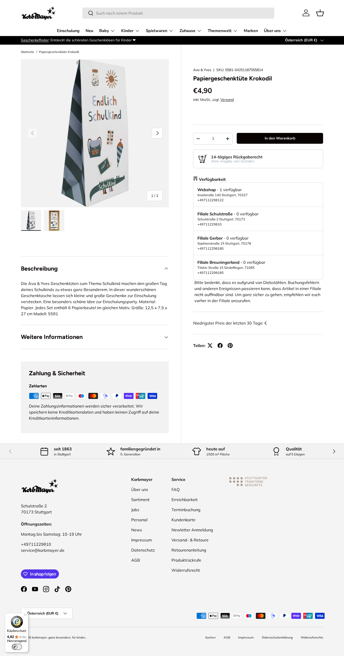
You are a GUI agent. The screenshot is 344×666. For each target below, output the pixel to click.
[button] (320, 12)
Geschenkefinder (35, 40)
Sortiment (140, 499)
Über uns (272, 31)
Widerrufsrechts (312, 637)
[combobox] (178, 13)
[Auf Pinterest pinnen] (230, 345)
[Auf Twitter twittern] (210, 345)
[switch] (17, 647)
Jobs (135, 509)
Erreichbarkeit (184, 499)
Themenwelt (219, 31)
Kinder (127, 31)
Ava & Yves (202, 70)
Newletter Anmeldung (192, 529)
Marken (251, 31)
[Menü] (25, 616)
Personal (139, 519)
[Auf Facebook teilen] (220, 345)
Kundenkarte (183, 519)
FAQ (175, 489)
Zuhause (187, 31)
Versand (227, 99)
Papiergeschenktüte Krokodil (59, 51)
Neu (89, 31)
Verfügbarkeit (212, 179)
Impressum (141, 539)
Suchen (210, 637)
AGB (135, 560)
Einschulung (68, 31)
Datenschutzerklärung (277, 637)
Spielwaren (156, 31)
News (136, 529)
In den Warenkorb (280, 138)
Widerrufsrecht (185, 570)
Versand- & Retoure (190, 539)
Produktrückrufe (186, 560)
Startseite (27, 51)
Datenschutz (143, 550)
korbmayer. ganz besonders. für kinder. (59, 637)
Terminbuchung (185, 509)
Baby (104, 31)
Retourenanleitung (188, 550)
